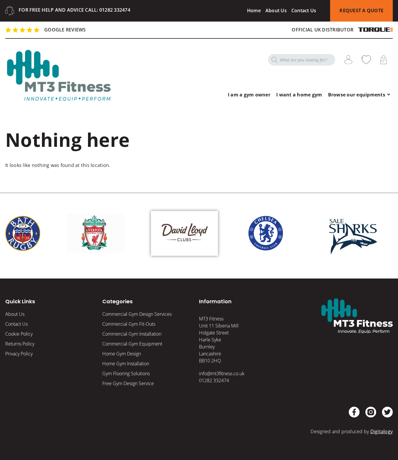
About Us (276, 10)
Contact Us (303, 10)
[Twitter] (387, 412)
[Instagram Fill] (370, 412)
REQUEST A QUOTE (361, 10)
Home (254, 10)
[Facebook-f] (354, 412)
